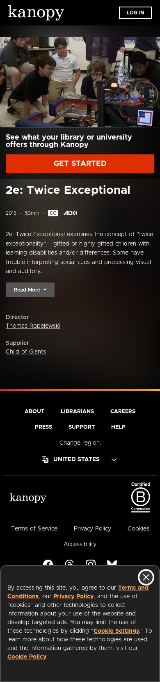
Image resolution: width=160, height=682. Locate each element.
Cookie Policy (26, 657)
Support (82, 427)
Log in (135, 12)
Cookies (138, 529)
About (34, 411)
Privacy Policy (73, 596)
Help (118, 427)
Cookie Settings (116, 631)
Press (43, 427)
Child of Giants (26, 352)
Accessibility (80, 544)
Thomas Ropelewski (33, 326)
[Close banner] (146, 577)
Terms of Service (34, 529)
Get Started (80, 164)
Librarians (77, 411)
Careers (122, 411)
